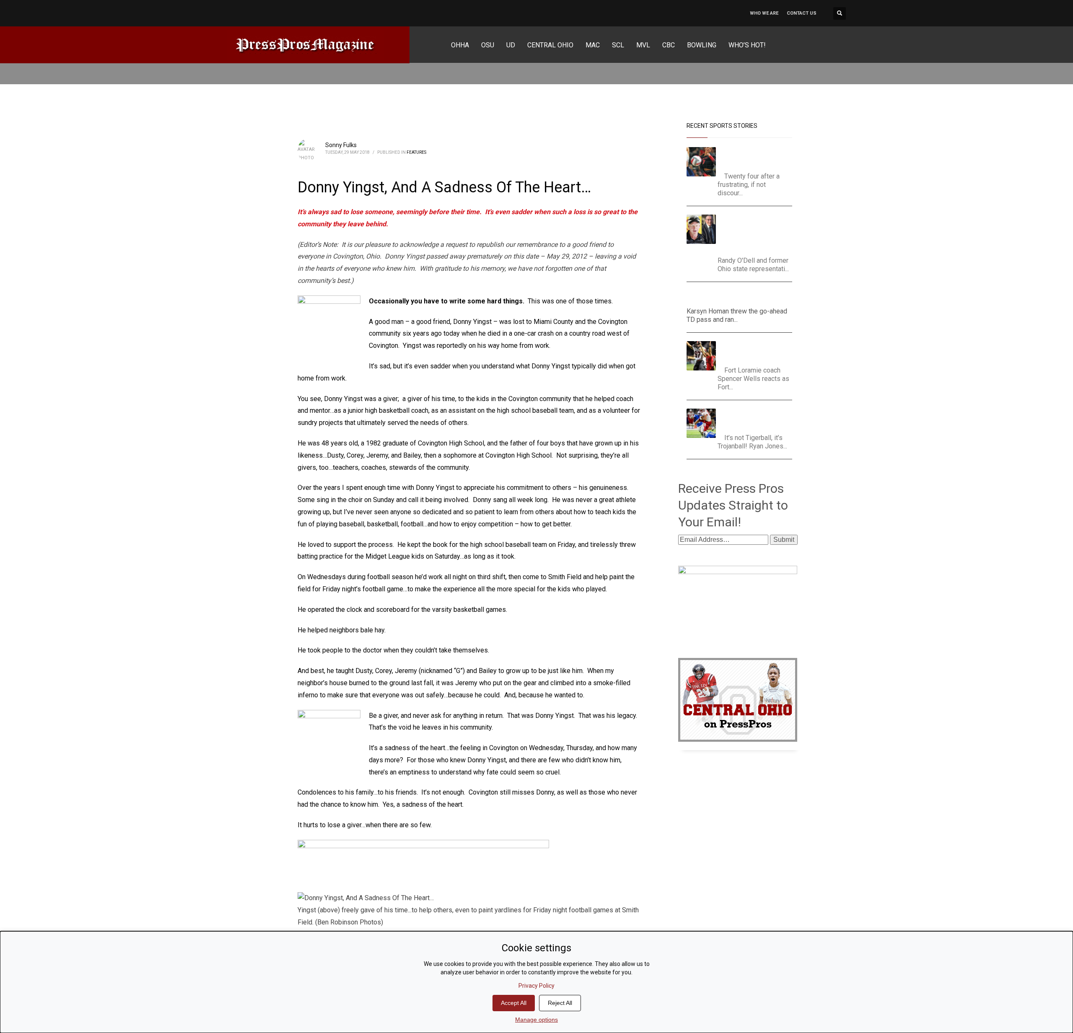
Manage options (536, 1019)
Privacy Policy (536, 985)
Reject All (560, 1002)
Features (416, 152)
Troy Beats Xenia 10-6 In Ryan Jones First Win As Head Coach (756, 418)
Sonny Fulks (341, 145)
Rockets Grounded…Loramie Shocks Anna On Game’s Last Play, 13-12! (757, 351)
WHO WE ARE (764, 13)
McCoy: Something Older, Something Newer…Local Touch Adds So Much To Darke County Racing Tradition (757, 233)
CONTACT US (801, 13)
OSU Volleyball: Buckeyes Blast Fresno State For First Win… (758, 157)
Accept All (513, 1002)
